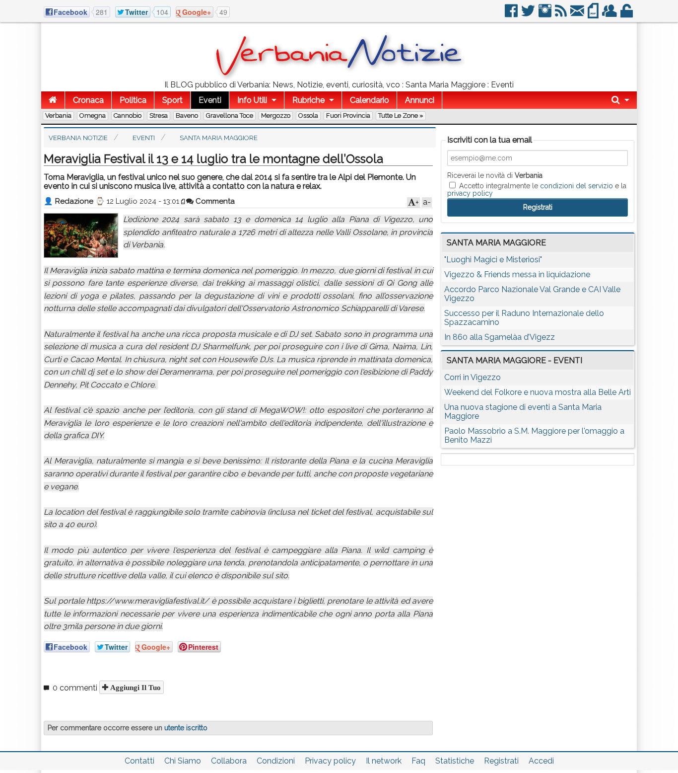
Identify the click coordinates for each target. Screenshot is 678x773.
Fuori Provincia (348, 115)
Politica (133, 100)
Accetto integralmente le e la (536, 189)
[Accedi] (627, 14)
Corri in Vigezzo (472, 377)
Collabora (229, 761)
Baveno (187, 115)
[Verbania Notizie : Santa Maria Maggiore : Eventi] (339, 76)
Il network (384, 761)
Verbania (58, 115)
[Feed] (561, 14)
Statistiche (454, 761)
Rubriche (308, 100)
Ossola (308, 115)
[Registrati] (610, 14)
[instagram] (546, 14)
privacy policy (470, 193)
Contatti (139, 761)
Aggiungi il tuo (134, 687)
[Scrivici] (578, 14)
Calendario (369, 100)
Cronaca (88, 100)
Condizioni (276, 761)
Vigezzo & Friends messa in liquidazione (517, 274)
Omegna (92, 115)
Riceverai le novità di (494, 175)
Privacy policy (330, 761)
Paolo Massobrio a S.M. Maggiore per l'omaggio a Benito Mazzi (534, 435)
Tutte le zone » (400, 115)
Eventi (210, 100)
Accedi (541, 761)
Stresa (158, 115)
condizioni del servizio (576, 186)
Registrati (501, 761)
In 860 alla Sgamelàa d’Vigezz (499, 337)
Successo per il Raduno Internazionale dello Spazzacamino (524, 318)
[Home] (53, 100)
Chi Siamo (182, 761)
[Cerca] (620, 100)
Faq (418, 761)
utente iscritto (185, 728)
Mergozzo (275, 115)
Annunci (419, 100)
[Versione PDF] (594, 14)
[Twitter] (529, 14)
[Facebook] (512, 14)
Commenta (214, 201)
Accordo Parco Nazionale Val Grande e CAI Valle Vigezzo (532, 294)
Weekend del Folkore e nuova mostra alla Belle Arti (537, 392)
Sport (172, 100)
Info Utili (252, 100)
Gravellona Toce (229, 115)
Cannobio (127, 115)
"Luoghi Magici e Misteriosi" (493, 259)
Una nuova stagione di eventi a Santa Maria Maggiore (523, 411)
